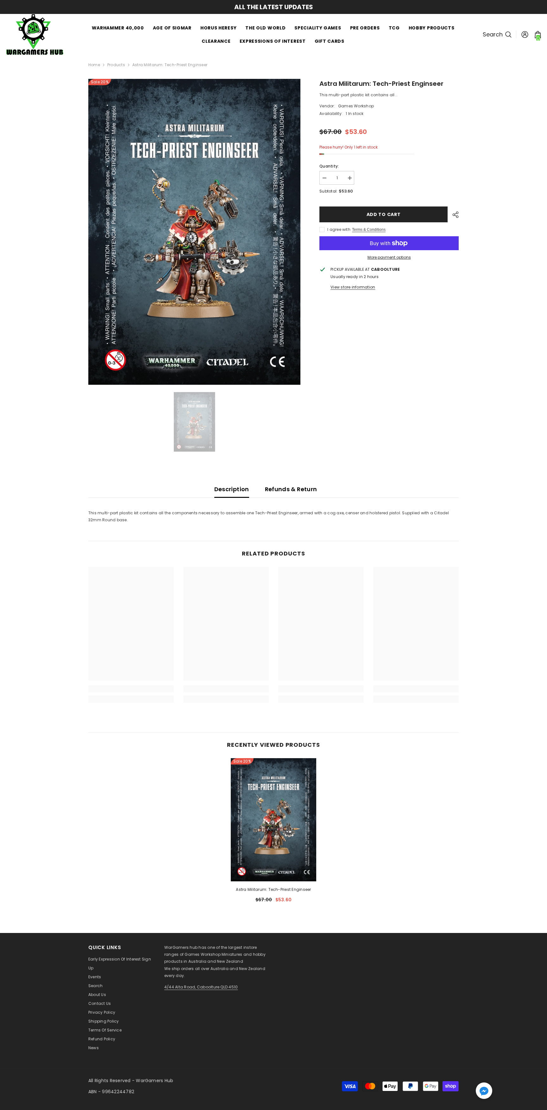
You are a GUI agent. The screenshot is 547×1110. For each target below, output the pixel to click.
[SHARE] (453, 214)
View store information (352, 287)
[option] (273, 7)
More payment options (389, 257)
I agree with (338, 229)
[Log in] (525, 34)
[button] (484, 1090)
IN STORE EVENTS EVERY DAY (273, 7)
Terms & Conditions (369, 229)
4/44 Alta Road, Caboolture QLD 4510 (201, 987)
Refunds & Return (291, 489)
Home (94, 64)
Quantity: (329, 166)
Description (231, 489)
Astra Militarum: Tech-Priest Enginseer (273, 889)
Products (116, 64)
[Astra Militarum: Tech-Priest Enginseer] (273, 819)
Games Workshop (356, 106)
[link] (131, 688)
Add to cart (384, 214)
